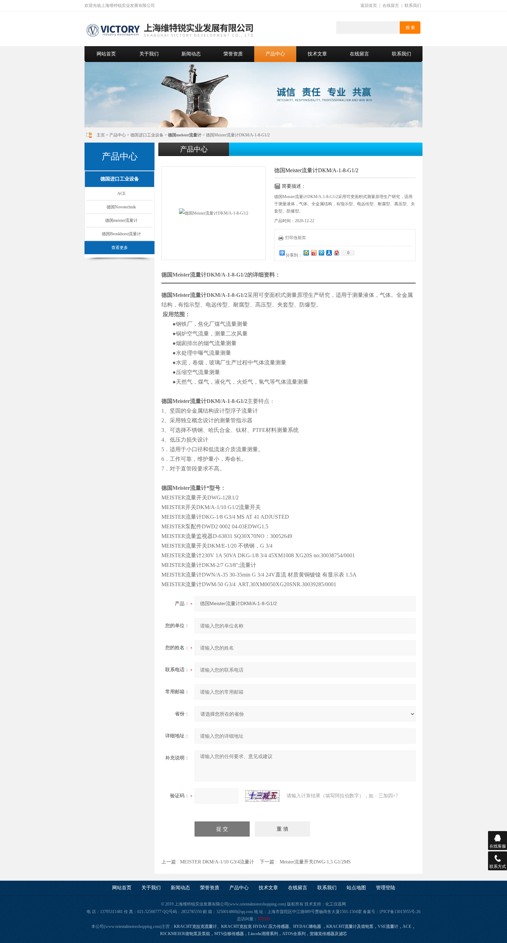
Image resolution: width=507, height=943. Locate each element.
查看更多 (119, 247)
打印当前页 (295, 237)
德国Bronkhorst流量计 (121, 233)
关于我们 (149, 53)
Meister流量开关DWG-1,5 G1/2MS (315, 861)
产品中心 (275, 53)
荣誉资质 (233, 53)
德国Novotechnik (121, 207)
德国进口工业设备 (146, 135)
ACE (121, 193)
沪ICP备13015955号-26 (399, 911)
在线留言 (390, 5)
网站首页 (106, 53)
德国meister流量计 (121, 220)
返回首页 (368, 5)
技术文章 (317, 53)
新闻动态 (191, 53)
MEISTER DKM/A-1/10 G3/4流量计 (217, 861)
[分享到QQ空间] (306, 252)
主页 (101, 135)
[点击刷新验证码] (262, 796)
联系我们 (413, 5)
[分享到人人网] (328, 252)
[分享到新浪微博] (313, 252)
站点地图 (356, 887)
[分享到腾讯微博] (321, 252)
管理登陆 (385, 887)
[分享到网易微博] (336, 252)
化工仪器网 (335, 904)
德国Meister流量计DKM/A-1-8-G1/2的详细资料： (220, 275)
